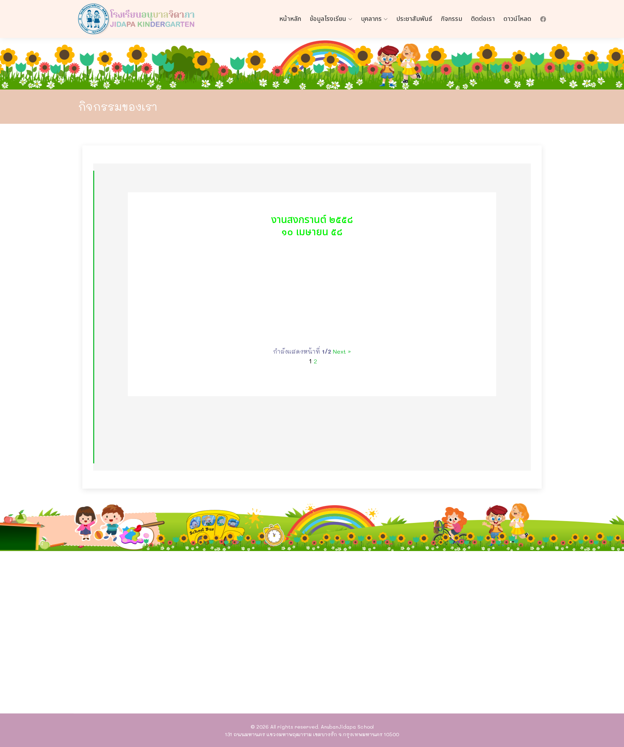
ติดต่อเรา (483, 19)
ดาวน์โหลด (517, 19)
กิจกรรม (451, 19)
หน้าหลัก (290, 19)
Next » (342, 351)
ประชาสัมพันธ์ (414, 19)
